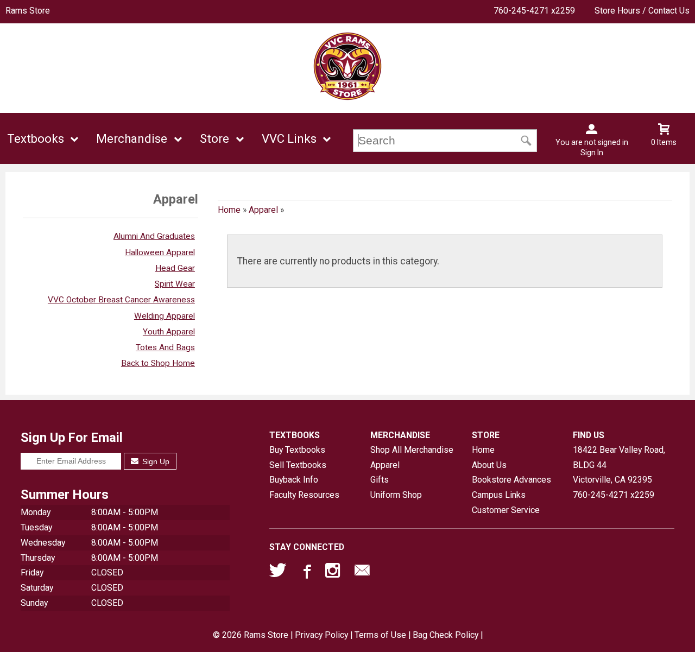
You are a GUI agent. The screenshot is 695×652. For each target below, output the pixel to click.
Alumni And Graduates (154, 236)
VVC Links (289, 138)
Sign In (591, 152)
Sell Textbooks (297, 465)
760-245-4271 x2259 (534, 10)
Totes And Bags (165, 347)
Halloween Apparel (160, 252)
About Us (489, 465)
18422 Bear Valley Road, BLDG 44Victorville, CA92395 (619, 465)
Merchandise (131, 138)
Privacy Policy (321, 635)
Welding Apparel (164, 316)
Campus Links (499, 495)
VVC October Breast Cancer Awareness (121, 300)
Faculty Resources (304, 495)
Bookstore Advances (511, 479)
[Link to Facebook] (305, 573)
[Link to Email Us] (362, 573)
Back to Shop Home (158, 363)
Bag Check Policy (445, 635)
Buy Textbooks (297, 450)
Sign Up (154, 461)
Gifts (379, 479)
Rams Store (27, 10)
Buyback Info (293, 479)
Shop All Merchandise (411, 450)
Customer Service (506, 510)
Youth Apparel (169, 332)
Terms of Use (380, 635)
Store (214, 138)
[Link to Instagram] (334, 573)
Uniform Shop (396, 495)
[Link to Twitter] (278, 573)
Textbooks (35, 138)
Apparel (263, 210)
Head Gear (175, 268)
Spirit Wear (175, 284)
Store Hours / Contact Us (642, 10)
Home (229, 210)
